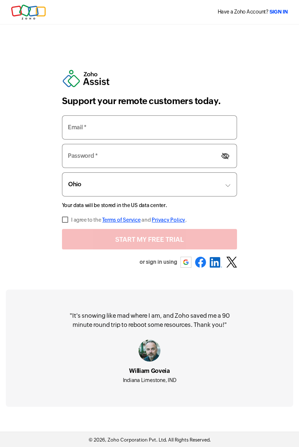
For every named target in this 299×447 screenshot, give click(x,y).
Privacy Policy (168, 220)
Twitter (231, 262)
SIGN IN (278, 12)
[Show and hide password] (225, 155)
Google (186, 262)
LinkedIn (216, 262)
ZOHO (29, 12)
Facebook (200, 262)
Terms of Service (121, 220)
